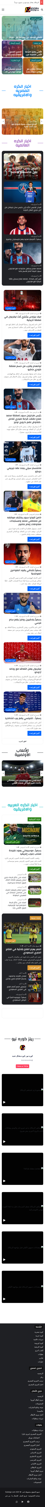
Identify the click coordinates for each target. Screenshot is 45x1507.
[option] (22, 45)
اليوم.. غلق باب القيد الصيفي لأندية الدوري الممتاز (25, 125)
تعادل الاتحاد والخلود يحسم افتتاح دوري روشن (16, 977)
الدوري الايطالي (35, 1467)
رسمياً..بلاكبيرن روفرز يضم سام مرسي (25, 621)
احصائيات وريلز (34, 1438)
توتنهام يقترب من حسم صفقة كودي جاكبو (25, 368)
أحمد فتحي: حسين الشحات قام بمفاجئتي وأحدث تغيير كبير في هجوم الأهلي (24, 782)
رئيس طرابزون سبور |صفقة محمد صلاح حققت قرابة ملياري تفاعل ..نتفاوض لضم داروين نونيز (23, 418)
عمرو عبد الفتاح (34, 313)
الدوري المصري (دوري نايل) (31, 1434)
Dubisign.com (10, 1492)
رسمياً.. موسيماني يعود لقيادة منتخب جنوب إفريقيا (25, 852)
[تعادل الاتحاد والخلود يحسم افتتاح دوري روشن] (34, 976)
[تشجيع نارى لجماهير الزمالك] (22, 1090)
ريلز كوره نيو (23, 1039)
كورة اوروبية (38, 1343)
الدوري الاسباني (35, 1452)
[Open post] (22, 1169)
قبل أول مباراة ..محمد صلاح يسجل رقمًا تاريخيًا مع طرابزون (25, 280)
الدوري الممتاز (36, 19)
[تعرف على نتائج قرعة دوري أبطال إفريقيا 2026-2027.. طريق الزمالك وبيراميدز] (34, 877)
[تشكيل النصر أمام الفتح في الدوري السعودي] (34, 986)
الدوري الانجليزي (35, 1456)
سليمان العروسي (34, 514)
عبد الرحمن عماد (34, 412)
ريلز (41, 1377)
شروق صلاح (32, 175)
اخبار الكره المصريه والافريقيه (22, 91)
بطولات (40, 1354)
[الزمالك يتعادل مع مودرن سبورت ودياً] (33, 66)
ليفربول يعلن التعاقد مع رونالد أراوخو (25, 670)
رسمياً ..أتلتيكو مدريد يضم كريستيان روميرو (23, 239)
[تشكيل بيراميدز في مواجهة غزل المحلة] (22, 28)
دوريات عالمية (38, 1339)
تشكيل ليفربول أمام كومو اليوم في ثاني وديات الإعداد (12, 71)
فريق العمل (23, 1496)
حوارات (40, 1362)
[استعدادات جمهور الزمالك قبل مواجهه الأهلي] (22, 1287)
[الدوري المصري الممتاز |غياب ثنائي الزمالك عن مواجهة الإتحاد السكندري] (12, 48)
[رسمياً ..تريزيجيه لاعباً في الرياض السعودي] (34, 997)
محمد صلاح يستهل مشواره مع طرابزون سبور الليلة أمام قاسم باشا (24, 270)
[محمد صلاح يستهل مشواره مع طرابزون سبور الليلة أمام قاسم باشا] (22, 253)
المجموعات (39, 1404)
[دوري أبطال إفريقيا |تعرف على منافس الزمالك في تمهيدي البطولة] (34, 890)
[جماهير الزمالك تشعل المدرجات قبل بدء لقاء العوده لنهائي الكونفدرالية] (22, 1208)
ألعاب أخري (39, 1351)
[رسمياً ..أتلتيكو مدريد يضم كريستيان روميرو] (22, 223)
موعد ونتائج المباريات (36, 1407)
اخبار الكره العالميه (22, 143)
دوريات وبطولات (37, 1418)
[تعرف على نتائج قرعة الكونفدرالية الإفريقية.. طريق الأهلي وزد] (34, 902)
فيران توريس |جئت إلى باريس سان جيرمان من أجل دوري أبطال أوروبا (23, 208)
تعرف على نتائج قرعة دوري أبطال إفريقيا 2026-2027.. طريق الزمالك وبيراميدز (15, 880)
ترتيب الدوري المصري (35, 1381)
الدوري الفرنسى (35, 1460)
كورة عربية (39, 1336)
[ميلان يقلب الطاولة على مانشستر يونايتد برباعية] (22, 166)
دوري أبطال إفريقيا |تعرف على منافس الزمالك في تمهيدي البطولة (15, 892)
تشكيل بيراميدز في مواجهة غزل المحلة (25, 37)
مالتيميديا (40, 1411)
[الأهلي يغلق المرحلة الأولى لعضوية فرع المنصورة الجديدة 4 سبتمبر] (33, 48)
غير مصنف (37, 43)
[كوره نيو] (32, 9)
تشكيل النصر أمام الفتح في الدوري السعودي (16, 988)
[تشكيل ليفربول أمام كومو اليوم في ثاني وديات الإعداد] (12, 66)
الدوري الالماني (36, 1464)
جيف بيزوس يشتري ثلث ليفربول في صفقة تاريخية (22, 318)
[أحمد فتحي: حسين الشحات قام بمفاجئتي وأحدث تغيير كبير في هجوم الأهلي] (22, 773)
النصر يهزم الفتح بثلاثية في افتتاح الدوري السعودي (23, 951)
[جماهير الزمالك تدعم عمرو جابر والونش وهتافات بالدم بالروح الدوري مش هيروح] (22, 1129)
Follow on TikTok (22, 1066)
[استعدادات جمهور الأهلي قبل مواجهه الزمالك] (22, 1247)
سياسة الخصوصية (34, 1496)
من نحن (7, 1496)
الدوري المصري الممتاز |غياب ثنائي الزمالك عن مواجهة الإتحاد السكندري (13, 56)
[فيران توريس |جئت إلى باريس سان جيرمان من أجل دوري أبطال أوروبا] (22, 192)
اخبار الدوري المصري (35, 1384)
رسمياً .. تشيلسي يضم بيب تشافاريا (23, 718)
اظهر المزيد (22, 741)
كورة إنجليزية (15, 60)
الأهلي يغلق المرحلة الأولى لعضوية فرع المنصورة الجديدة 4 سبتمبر (33, 56)
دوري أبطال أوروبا (37, 1400)
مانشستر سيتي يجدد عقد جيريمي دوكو (24, 470)
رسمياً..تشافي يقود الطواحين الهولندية (25, 572)
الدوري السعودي (35, 1449)
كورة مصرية (39, 1332)
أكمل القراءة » (34, 335)
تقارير (41, 1358)
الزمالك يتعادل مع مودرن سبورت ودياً (34, 70)
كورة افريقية (38, 1347)
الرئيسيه (40, 1373)
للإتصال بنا (15, 1496)
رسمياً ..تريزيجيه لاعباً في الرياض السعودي (16, 999)
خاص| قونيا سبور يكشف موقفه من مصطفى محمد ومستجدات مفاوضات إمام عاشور (24, 520)
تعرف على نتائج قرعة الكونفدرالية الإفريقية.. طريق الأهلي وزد (16, 905)
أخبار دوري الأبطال (36, 1415)
